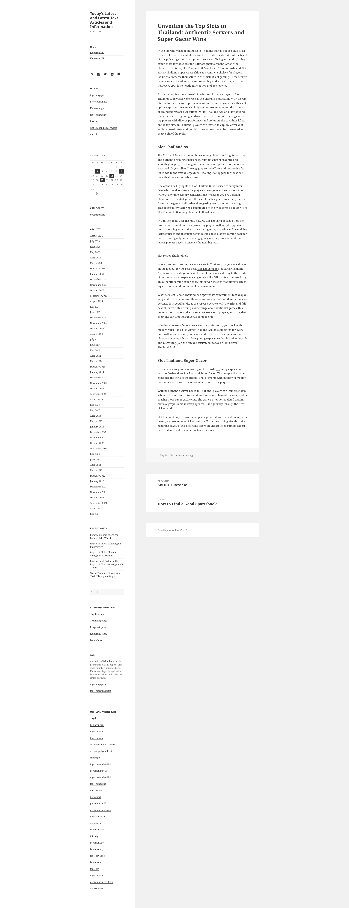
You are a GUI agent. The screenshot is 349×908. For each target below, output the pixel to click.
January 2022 (97, 481)
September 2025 (98, 295)
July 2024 (95, 339)
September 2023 (98, 393)
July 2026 (95, 241)
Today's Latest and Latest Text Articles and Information (104, 20)
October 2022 (97, 443)
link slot (94, 121)
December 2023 (98, 377)
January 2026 (97, 273)
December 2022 (98, 432)
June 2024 (95, 344)
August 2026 (96, 235)
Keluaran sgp (97, 108)
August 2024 (96, 333)
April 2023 (95, 415)
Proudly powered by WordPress (174, 530)
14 (112, 175)
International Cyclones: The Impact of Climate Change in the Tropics (107, 564)
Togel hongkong (98, 620)
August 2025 (96, 301)
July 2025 (95, 306)
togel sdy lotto (97, 816)
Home (93, 47)
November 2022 (98, 437)
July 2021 (95, 513)
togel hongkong (98, 114)
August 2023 (96, 399)
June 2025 (95, 312)
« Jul (97, 193)
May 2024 (95, 350)
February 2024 (97, 366)
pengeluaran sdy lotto (101, 881)
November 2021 (98, 492)
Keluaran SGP (97, 58)
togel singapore (98, 95)
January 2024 (97, 372)
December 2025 (98, 279)
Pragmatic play (98, 627)
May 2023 (95, 410)
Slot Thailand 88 (207, 268)
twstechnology (185, 455)
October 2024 (97, 328)
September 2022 (98, 448)
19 (102, 180)
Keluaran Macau (98, 633)
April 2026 (95, 257)
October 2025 (97, 290)
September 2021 (98, 503)
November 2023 (98, 383)
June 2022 (95, 459)
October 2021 (97, 497)
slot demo (109, 661)
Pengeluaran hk (98, 101)
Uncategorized (97, 214)
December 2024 (98, 317)
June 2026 (95, 246)
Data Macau (96, 640)
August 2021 (96, 508)
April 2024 (95, 355)
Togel (93, 718)
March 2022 (96, 470)
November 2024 (98, 323)
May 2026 (95, 252)
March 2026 (96, 263)
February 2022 (97, 475)
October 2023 (97, 388)
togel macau (96, 875)
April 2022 (95, 464)
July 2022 (95, 453)
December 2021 (98, 486)
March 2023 (96, 421)
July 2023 (95, 404)
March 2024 (96, 361)
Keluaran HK (97, 52)
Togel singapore (98, 614)
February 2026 (97, 268)
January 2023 (97, 426)
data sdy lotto (97, 888)
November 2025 (98, 284)
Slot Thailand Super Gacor (103, 127)
